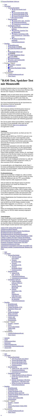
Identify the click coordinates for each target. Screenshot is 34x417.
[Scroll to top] (1, 415)
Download (7, 6)
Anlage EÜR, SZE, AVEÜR (21, 21)
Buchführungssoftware (7, 232)
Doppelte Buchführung (22, 236)
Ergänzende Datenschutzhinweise (14, 346)
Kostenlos (3, 242)
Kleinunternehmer (24, 241)
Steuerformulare (12, 19)
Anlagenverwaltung (6, 229)
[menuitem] (5, 252)
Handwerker (14, 241)
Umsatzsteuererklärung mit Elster (10, 244)
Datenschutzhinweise (10, 344)
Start (5, 4)
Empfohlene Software (14, 25)
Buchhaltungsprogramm (21, 234)
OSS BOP (24, 242)
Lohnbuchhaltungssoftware (16, 74)
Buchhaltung (17, 232)
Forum (11, 71)
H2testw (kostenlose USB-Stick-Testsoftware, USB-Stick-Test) (21, 35)
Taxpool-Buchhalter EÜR (20, 14)
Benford (14, 229)
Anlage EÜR (4, 228)
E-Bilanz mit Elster (11, 237)
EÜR (2, 241)
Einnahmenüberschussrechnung (10, 239)
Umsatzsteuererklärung (19, 22)
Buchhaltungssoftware (7, 234)
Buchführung (26, 231)
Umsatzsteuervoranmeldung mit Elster (11, 245)
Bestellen (7, 43)
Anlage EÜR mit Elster (15, 228)
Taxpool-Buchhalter (13, 8)
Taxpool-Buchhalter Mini (20, 12)
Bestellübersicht (14, 45)
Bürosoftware (5, 236)
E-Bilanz (3, 237)
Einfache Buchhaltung (23, 237)
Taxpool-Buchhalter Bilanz (21, 16)
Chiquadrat (12, 236)
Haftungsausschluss (10, 341)
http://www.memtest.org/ (8, 106)
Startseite (7, 338)
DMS (30, 236)
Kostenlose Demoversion (14, 242)
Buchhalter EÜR (15, 47)
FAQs (11, 66)
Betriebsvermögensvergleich (9, 231)
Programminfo (13, 61)
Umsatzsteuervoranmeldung (21, 24)
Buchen (19, 231)
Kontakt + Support (15, 64)
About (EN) (7, 347)
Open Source (12, 76)
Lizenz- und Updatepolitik (17, 60)
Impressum (7, 343)
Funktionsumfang (18, 17)
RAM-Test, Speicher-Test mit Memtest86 (20, 31)
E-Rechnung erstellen (25, 239)
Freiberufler (7, 241)
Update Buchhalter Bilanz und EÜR (16, 55)
